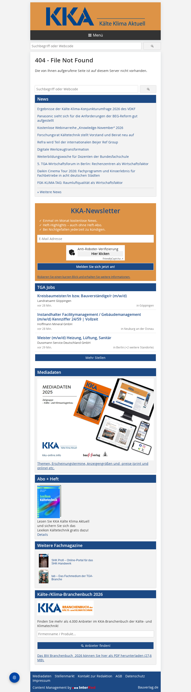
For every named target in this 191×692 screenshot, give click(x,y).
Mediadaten (42, 676)
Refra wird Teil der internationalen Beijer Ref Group (77, 142)
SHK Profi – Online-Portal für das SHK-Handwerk (72, 562)
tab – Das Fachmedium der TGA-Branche (72, 577)
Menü (98, 35)
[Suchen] (152, 46)
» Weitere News (49, 192)
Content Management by (52, 687)
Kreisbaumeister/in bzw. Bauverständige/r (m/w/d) (82, 295)
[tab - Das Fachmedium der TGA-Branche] (45, 578)
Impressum (41, 680)
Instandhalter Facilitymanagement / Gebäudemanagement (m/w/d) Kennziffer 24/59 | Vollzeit (89, 317)
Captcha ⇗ (113, 258)
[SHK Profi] (45, 562)
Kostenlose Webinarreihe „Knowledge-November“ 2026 (80, 127)
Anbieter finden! (97, 645)
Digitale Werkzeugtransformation (63, 149)
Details (42, 534)
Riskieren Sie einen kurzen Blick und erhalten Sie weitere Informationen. (83, 277)
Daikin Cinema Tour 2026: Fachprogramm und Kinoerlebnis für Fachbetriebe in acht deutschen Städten (86, 173)
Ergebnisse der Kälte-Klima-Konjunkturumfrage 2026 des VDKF (86, 109)
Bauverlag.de (148, 687)
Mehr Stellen (95, 357)
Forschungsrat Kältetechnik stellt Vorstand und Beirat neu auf (85, 135)
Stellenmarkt (65, 676)
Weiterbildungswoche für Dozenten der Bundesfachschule (83, 156)
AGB (119, 676)
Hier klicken (100, 253)
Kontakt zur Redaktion (95, 676)
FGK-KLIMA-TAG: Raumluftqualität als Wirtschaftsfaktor (80, 182)
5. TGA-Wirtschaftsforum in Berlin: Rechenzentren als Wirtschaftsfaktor (93, 164)
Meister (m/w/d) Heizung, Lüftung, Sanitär (74, 337)
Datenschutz (135, 676)
